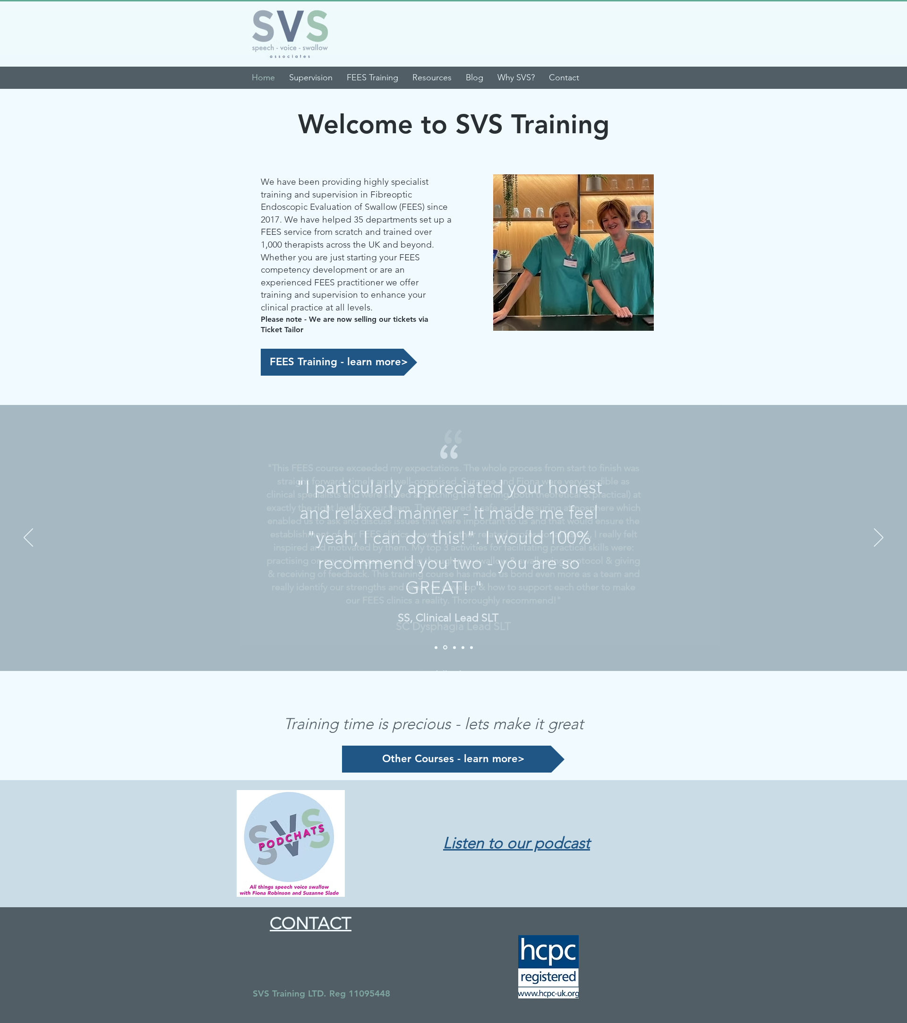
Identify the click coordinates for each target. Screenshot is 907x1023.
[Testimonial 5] (471, 647)
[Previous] (28, 538)
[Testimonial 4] (463, 647)
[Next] (878, 538)
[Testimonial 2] (445, 647)
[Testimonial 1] (436, 647)
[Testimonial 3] (454, 647)
